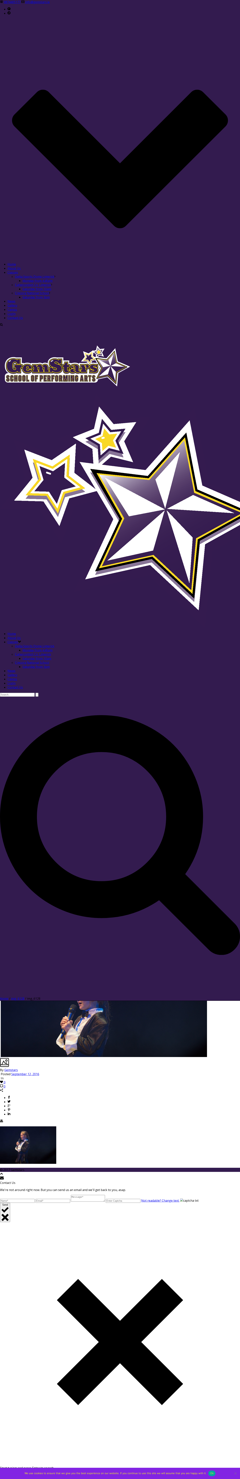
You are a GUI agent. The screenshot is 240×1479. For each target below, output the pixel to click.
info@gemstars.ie (37, 2)
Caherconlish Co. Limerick (33, 285)
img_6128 (17, 998)
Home (12, 264)
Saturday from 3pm (36, 297)
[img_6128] (0, 1056)
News (11, 301)
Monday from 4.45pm (37, 281)
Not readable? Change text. (160, 1200)
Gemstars (11, 1070)
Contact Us (15, 318)
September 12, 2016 (25, 1074)
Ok (212, 1473)
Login (12, 314)
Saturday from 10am (36, 289)
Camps (12, 309)
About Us (14, 268)
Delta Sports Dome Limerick (34, 277)
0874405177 (12, 2)
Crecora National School (32, 293)
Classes (13, 272)
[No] (235, 1473)
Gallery (12, 305)
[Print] (1, 1121)
